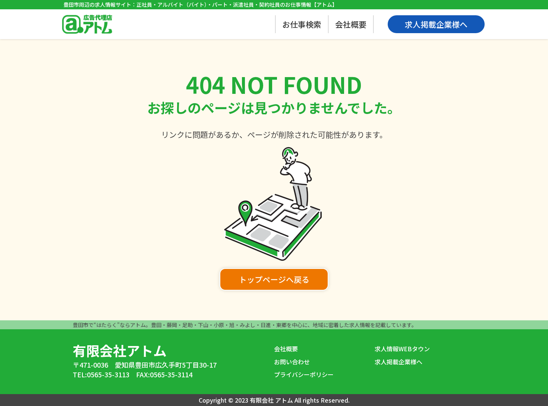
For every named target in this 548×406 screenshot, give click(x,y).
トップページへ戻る (274, 279)
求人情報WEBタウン (402, 348)
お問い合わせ (292, 361)
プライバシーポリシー (304, 374)
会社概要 (350, 24)
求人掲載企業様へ (398, 361)
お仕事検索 (301, 24)
